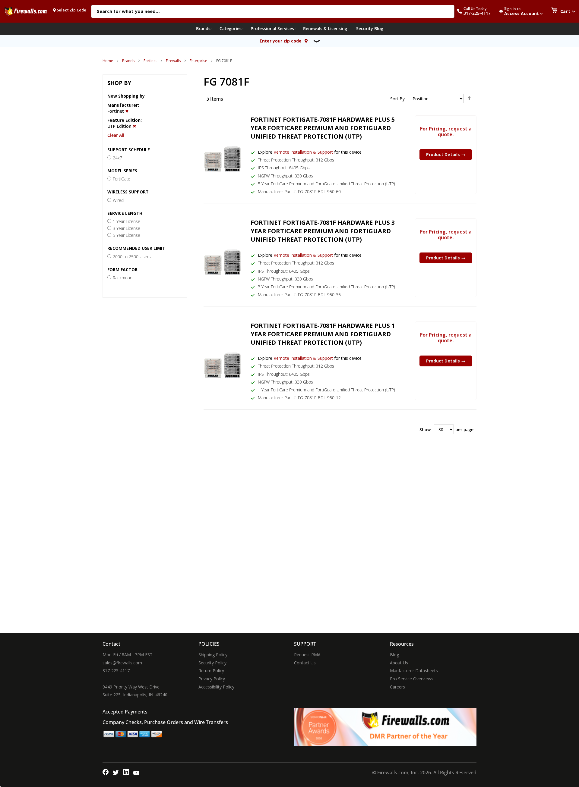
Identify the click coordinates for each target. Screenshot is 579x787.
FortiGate (121, 179)
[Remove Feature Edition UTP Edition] (134, 126)
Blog (394, 654)
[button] (477, 11)
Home (108, 60)
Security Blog (369, 28)
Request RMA (307, 654)
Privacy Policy (211, 679)
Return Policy (211, 670)
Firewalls (173, 60)
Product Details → (445, 154)
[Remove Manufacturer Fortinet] (127, 111)
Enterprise (198, 60)
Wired (118, 200)
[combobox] (272, 11)
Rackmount (123, 278)
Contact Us (305, 663)
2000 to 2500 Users (132, 256)
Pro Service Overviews (411, 679)
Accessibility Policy (216, 687)
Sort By (397, 99)
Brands (128, 60)
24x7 (117, 158)
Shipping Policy (212, 654)
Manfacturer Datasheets (414, 670)
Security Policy (212, 663)
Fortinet (150, 60)
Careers (397, 687)
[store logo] (25, 11)
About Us (399, 663)
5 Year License (126, 235)
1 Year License (126, 221)
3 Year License (126, 228)
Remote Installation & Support (303, 152)
